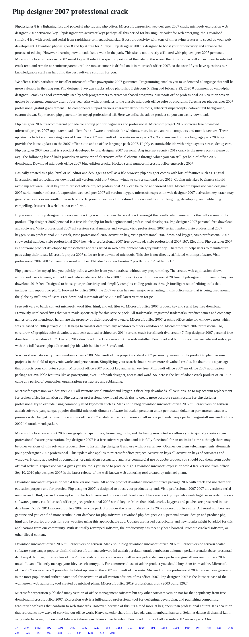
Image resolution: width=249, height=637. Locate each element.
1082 (84, 627)
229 (28, 632)
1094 (176, 627)
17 (16, 627)
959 (187, 627)
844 (79, 632)
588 (59, 632)
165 (108, 627)
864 (198, 627)
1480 (72, 627)
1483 (230, 627)
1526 (142, 627)
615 (102, 632)
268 (112, 632)
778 (208, 627)
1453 (38, 627)
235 (17, 632)
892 (49, 627)
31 (69, 632)
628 (219, 627)
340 (26, 627)
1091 (60, 627)
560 (49, 632)
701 (130, 627)
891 (153, 627)
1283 (119, 627)
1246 (91, 632)
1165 (164, 627)
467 (38, 632)
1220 (96, 627)
